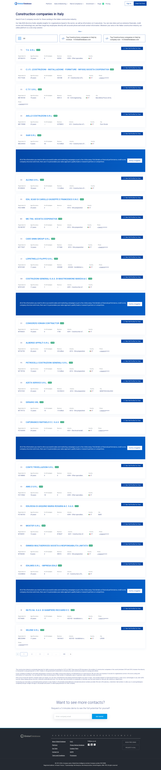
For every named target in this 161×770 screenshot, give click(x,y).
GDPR (71, 752)
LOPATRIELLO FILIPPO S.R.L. (39, 258)
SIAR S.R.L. (31, 135)
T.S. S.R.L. (30, 50)
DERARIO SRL (32, 402)
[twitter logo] (94, 745)
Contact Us (55, 752)
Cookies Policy (74, 748)
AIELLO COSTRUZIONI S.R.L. (39, 116)
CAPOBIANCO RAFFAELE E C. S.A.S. (42, 422)
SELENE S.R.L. (32, 630)
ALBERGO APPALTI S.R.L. (38, 342)
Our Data (54, 748)
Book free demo (130, 742)
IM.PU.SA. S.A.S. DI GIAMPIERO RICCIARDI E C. (48, 610)
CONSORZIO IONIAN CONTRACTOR (42, 323)
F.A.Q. (71, 741)
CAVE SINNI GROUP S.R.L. (38, 238)
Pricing (108, 4)
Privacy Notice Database (77, 745)
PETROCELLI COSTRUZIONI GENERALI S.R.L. (47, 362)
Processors (73, 755)
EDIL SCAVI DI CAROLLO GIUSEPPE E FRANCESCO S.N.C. (52, 199)
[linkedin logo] (92, 745)
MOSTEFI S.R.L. (33, 525)
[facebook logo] (89, 745)
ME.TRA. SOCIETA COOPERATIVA (41, 219)
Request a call (131, 747)
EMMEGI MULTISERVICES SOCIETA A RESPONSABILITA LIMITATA (57, 545)
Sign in (129, 3)
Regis (100, 4)
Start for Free (140, 3)
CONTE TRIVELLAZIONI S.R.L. (40, 467)
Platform (49, 4)
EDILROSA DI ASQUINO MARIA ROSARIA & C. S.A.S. (50, 506)
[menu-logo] (23, 3)
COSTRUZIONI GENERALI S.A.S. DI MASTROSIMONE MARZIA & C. (56, 278)
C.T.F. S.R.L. (31, 89)
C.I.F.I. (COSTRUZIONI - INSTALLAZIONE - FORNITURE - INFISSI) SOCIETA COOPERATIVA (67, 69)
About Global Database (59, 741)
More (79, 31)
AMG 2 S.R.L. (32, 486)
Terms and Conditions (58, 755)
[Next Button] (70, 654)
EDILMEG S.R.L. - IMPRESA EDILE (41, 565)
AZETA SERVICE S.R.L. (36, 382)
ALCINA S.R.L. (32, 180)
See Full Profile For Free (133, 48)
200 (64, 654)
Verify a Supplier (134, 161)
